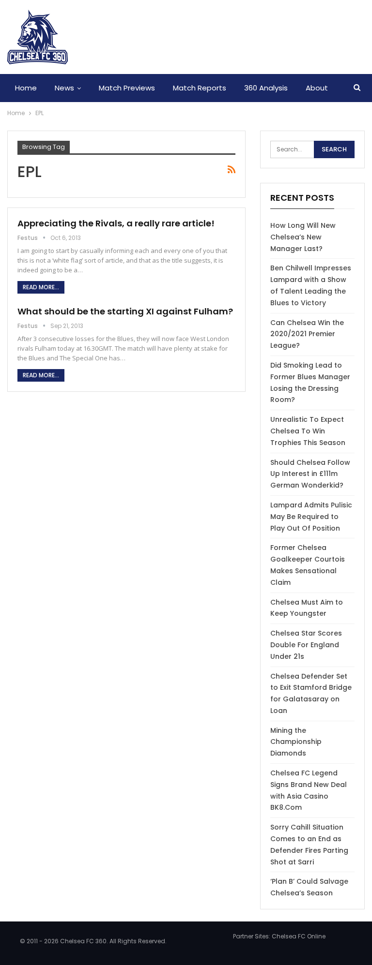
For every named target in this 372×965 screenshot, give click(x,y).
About (317, 88)
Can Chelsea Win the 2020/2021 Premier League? (307, 334)
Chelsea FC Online (299, 936)
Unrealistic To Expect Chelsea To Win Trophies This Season (307, 431)
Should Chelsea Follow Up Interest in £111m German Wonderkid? (310, 474)
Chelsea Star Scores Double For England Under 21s (306, 644)
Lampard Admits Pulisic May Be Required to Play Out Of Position (311, 516)
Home (26, 88)
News (64, 88)
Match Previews (127, 88)
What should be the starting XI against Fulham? (125, 311)
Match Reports (199, 88)
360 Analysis (266, 88)
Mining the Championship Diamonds (296, 742)
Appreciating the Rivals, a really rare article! (116, 223)
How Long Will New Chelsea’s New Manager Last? (303, 237)
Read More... (41, 287)
